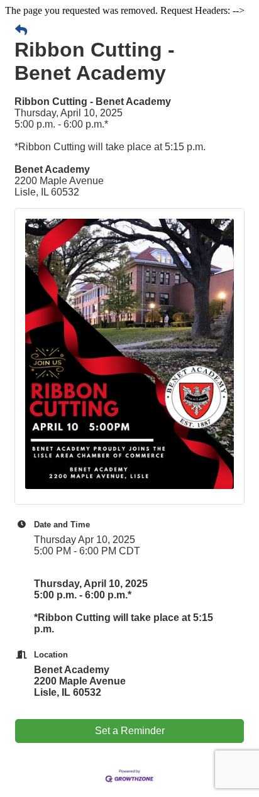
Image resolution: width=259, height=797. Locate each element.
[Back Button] (21, 31)
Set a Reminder (130, 730)
